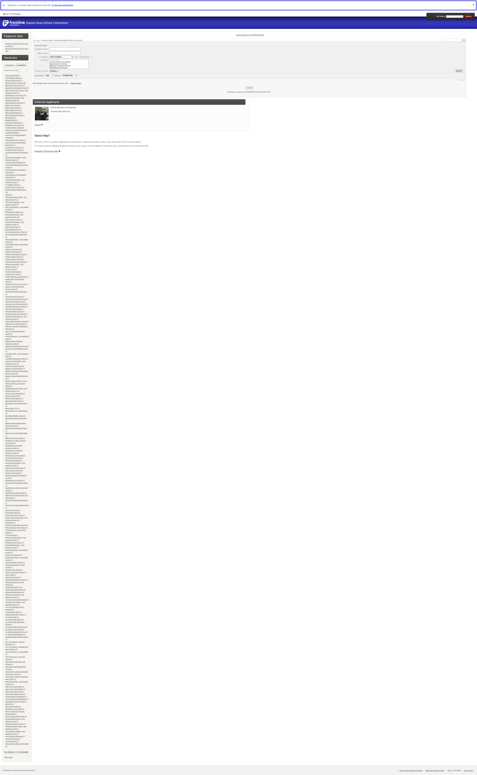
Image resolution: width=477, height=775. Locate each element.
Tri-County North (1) (12, 617)
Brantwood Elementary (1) (14, 123)
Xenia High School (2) (12, 739)
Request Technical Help (46, 151)
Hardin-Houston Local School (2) (16, 314)
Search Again (76, 83)
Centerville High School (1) (14, 150)
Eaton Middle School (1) (13, 229)
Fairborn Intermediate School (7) (16, 254)
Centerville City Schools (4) (14, 147)
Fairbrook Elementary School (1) (16, 262)
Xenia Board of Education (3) (15, 736)
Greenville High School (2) (14, 309)
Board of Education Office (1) (15, 115)
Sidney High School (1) (13, 577)
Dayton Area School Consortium (410, 771)
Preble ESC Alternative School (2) (16, 525)
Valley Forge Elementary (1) (14, 687)
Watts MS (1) (9, 704)
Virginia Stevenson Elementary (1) (16, 699)
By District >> (11, 752)
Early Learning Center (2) (13, 219)
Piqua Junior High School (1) (15, 515)
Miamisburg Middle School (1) (15, 416)
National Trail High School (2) (15, 468)
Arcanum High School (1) (13, 80)
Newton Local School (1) (13, 473)
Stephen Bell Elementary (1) (14, 592)
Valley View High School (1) (14, 692)
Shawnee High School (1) (14, 570)
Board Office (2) (10, 118)
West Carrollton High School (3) (16, 716)
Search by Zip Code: (11, 70)
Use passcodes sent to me (60, 111)
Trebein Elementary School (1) (15, 615)
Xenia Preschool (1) (12, 741)
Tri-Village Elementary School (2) (16, 632)
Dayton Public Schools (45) (14, 187)
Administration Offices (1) (13, 78)
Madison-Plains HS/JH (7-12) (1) (16, 381)
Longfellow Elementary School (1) (16, 359)
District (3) (8, 195)
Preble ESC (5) (10, 523)
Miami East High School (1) (14, 401)
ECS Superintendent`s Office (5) (16, 232)
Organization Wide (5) (12, 75)
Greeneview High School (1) (14, 297)
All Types (36, 40)
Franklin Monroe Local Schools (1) (17, 277)
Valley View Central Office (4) (15, 689)
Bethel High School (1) (13, 105)
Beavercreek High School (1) (15, 85)
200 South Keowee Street (435, 771)
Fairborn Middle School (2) (14, 257)
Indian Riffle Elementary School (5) (17, 321)
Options (461, 79)
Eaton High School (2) (12, 227)
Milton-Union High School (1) (15, 438)
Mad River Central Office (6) (14, 366)
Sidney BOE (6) (10, 575)
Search (459, 71)
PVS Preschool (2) (11, 535)
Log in (38, 125)
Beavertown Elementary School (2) (17, 88)
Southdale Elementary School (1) (16, 580)
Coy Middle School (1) (12, 185)
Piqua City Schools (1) (12, 510)
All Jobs (22, 752)
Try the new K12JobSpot (62, 5)
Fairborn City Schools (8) (13, 249)
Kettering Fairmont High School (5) (17, 346)
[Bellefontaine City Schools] (69, 68)
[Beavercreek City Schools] (69, 64)
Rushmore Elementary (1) (14, 555)
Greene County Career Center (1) (16, 284)
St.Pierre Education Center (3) (15, 590)
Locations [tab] (21, 65)
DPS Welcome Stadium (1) (14, 212)
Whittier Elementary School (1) (15, 724)
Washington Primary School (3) (15, 701)
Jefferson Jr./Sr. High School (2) (15, 324)
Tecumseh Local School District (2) (17, 600)
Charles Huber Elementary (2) (15, 162)
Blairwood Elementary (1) (13, 113)
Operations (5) (10, 498)
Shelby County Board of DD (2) (15, 572)
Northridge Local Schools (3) (15, 480)
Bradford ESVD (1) (11, 120)
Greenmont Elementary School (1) (16, 299)
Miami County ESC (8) (12, 396)
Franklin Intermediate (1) (13, 272)
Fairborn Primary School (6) (14, 259)
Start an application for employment (63, 107)
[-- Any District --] (69, 60)
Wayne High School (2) (13, 706)
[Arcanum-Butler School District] (69, 62)
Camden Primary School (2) (14, 128)
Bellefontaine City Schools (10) (15, 95)
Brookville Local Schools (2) (14, 125)
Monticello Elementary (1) (14, 460)
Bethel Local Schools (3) (13, 108)
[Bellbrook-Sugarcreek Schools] (69, 66)
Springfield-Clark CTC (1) (13, 587)
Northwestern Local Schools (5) (16, 493)
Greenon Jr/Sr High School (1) (15, 301)
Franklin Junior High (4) (13, 274)
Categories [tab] (10, 65)
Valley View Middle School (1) (15, 694)
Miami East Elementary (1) (14, 398)
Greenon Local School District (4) (16, 304)
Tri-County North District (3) (14, 619)
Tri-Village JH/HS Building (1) (15, 634)
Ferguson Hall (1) (11, 269)
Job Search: (441, 16)
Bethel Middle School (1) (13, 110)
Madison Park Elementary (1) (15, 369)
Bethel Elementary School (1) (15, 103)
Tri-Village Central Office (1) (14, 629)
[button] (474, 5)
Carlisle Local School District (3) (16, 130)
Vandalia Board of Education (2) (16, 696)
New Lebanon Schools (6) (14, 470)
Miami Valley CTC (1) (12, 408)
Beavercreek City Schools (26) (15, 83)
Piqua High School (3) (12, 513)
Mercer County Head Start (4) (15, 393)
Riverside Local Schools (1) (14, 542)
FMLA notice (8, 757)
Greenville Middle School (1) (15, 311)
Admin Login (468, 771)
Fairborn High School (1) (13, 252)
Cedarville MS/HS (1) (12, 133)
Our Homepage (13, 14)
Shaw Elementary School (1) (15, 562)
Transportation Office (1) (13, 612)
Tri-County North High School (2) (16, 627)
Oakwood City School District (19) (16, 495)
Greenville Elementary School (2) (16, 306)
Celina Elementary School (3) (15, 140)
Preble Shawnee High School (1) (16, 528)
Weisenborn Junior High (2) (14, 709)
